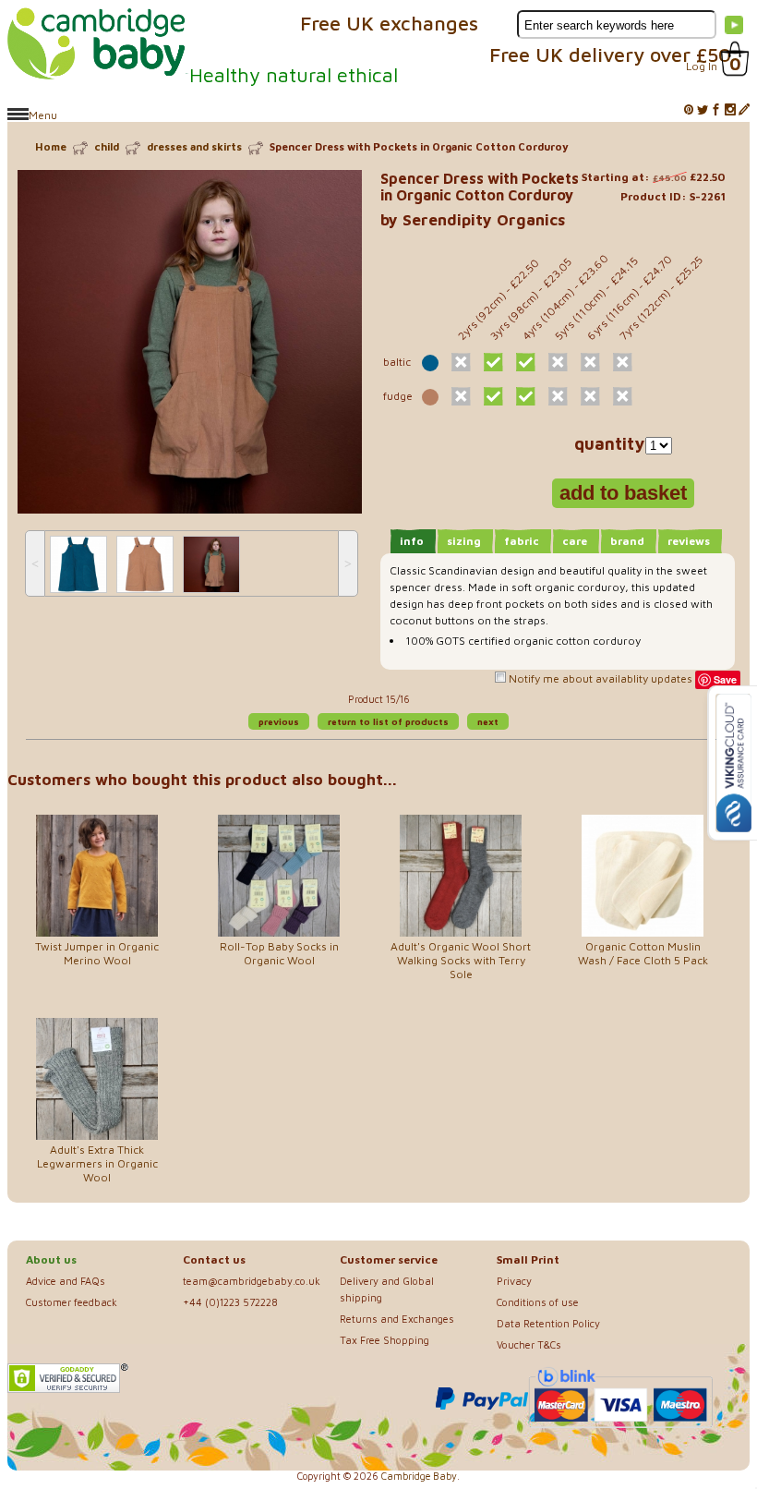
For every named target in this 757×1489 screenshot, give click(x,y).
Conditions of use (538, 1302)
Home (50, 146)
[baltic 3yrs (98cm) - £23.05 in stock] (493, 362)
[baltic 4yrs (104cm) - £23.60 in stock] (525, 362)
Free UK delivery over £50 (610, 54)
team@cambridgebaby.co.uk (251, 1281)
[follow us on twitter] (702, 110)
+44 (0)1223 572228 (230, 1302)
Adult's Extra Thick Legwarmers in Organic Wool (97, 1163)
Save (725, 679)
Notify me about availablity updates (599, 678)
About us (51, 1259)
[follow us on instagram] (730, 110)
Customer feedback (71, 1302)
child (106, 146)
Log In (701, 66)
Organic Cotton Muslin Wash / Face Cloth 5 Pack (643, 953)
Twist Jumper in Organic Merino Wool (97, 953)
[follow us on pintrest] (688, 110)
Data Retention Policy (548, 1323)
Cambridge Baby (419, 1476)
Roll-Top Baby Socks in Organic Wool (279, 953)
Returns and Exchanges (397, 1319)
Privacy (514, 1281)
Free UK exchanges (389, 23)
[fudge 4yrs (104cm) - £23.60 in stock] (525, 396)
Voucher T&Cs (529, 1344)
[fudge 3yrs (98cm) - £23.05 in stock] (493, 396)
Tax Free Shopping (384, 1340)
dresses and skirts (194, 146)
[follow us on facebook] (716, 110)
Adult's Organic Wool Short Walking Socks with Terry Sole (461, 960)
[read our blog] (744, 110)
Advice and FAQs (65, 1281)
